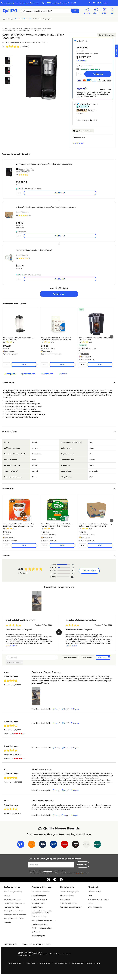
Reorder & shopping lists (69, 892)
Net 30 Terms (37, 907)
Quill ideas (36, 932)
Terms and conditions (48, 871)
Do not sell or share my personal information (86, 963)
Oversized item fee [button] (85, 131)
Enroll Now (81, 61)
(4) (72, 564)
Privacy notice (30, 963)
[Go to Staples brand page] (64, 845)
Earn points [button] (106, 35)
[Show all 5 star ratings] (63, 564)
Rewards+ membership (41, 892)
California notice (44, 963)
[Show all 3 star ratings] (63, 570)
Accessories (47, 374)
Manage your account (12, 899)
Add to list (79, 143)
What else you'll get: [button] (85, 120)
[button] (75, 11)
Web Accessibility (95, 907)
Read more (12, 645)
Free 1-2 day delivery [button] (11, 354)
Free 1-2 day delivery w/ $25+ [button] (52, 354)
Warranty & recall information (15, 915)
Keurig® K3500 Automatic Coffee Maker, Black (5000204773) (44, 164)
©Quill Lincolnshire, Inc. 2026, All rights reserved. (33, 954)
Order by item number (68, 903)
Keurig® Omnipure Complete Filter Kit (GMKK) (34, 250)
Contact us (8, 922)
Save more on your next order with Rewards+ (19, 3)
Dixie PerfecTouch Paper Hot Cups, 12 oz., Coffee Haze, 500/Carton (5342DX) (46, 207)
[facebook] (61, 879)
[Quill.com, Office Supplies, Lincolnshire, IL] (10, 954)
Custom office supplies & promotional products (41, 912)
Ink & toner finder (67, 895)
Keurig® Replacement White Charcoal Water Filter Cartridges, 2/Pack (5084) (56, 338)
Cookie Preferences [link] (61, 963)
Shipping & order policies (13, 911)
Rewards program (39, 895)
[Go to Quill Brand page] (20, 845)
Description (10, 374)
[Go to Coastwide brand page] (31, 845)
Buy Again (47, 19)
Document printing (39, 916)
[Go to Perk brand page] (53, 845)
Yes (56, 709)
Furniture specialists (39, 924)
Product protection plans (41, 928)
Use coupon (82, 864)
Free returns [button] (80, 137)
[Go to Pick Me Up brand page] (42, 845)
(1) (73, 567)
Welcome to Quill (94, 892)
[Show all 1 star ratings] (63, 576)
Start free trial (105, 89)
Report (76, 709)
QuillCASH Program (39, 899)
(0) (73, 571)
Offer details (85, 353)
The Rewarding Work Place (98, 899)
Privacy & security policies (14, 918)
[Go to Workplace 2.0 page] (97, 845)
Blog (90, 895)
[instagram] (48, 879)
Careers (91, 903)
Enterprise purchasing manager (44, 920)
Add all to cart (59, 294)
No (65, 709)
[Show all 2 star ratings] (63, 573)
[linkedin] (55, 879)
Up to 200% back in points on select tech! (59, 3)
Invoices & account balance (14, 903)
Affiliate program (38, 936)
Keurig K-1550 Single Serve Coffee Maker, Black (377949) (95, 338)
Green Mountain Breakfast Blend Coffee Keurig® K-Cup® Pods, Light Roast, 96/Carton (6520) (56, 525)
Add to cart (98, 74)
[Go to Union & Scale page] (86, 845)
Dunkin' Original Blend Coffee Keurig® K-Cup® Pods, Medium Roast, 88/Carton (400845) (19, 525)
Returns (7, 895)
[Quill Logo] (10, 11)
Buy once (82, 41)
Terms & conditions (15, 963)
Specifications (28, 374)
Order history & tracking (13, 892)
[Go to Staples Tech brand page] (75, 845)
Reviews (63, 374)
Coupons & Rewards (23, 19)
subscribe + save (38, 903)
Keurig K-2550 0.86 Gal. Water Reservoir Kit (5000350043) (18, 338)
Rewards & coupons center (70, 907)
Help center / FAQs (11, 907)
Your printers (65, 899)
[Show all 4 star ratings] (64, 567)
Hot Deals (37, 19)
